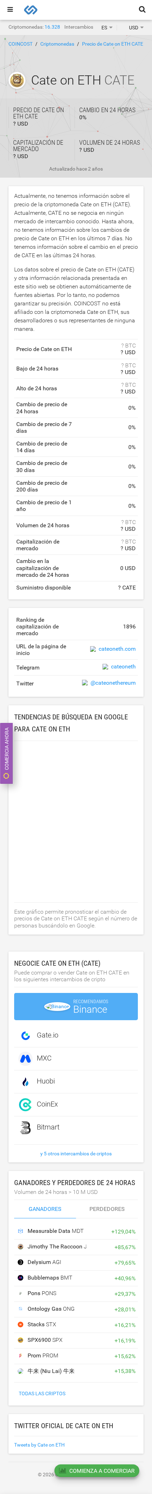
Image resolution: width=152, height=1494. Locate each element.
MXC (44, 1058)
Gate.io (47, 1035)
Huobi (46, 1081)
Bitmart (48, 1127)
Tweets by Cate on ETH (39, 1445)
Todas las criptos (42, 1393)
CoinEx (47, 1104)
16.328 (52, 27)
